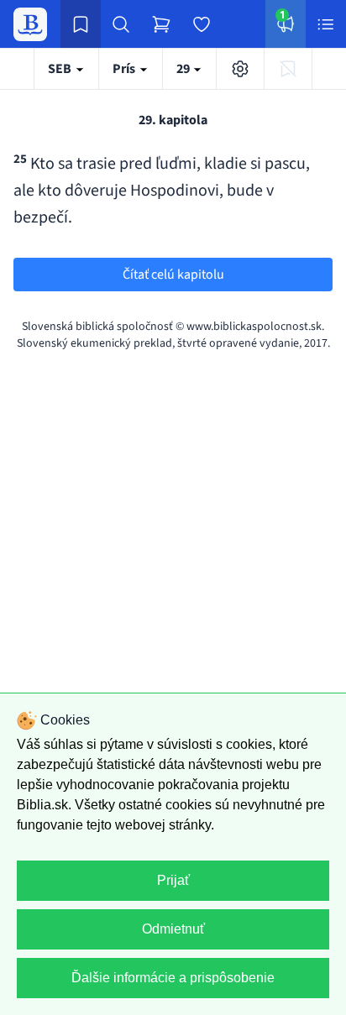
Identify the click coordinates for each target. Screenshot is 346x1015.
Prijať (173, 880)
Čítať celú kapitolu (173, 274)
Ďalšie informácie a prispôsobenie (173, 978)
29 (184, 69)
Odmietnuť (173, 929)
